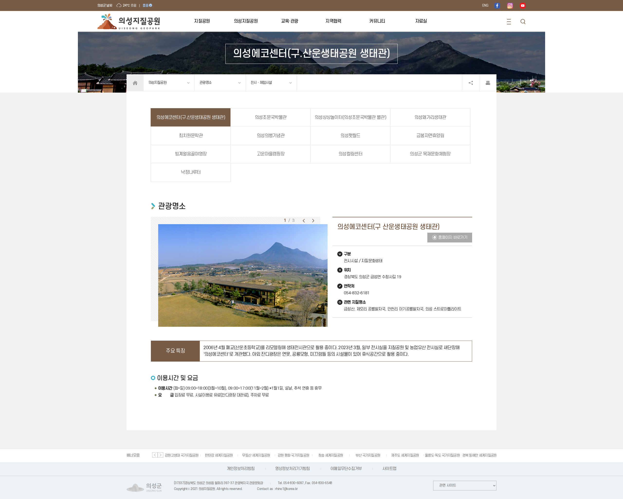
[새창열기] (497, 5)
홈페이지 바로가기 (452, 237)
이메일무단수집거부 (346, 469)
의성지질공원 (246, 21)
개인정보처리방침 (241, 469)
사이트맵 (389, 469)
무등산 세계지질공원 (256, 455)
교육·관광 (289, 21)
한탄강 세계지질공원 (219, 455)
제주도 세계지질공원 (405, 455)
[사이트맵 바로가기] (509, 21)
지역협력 (333, 21)
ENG (485, 5)
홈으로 (135, 82)
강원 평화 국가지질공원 (293, 455)
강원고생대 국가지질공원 (182, 455)
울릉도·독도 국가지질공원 (442, 455)
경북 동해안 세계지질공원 (479, 455)
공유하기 (470, 82)
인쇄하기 (487, 82)
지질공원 (202, 21)
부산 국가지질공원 (368, 455)
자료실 (421, 21)
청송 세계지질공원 (330, 455)
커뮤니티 (377, 21)
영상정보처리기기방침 (292, 469)
